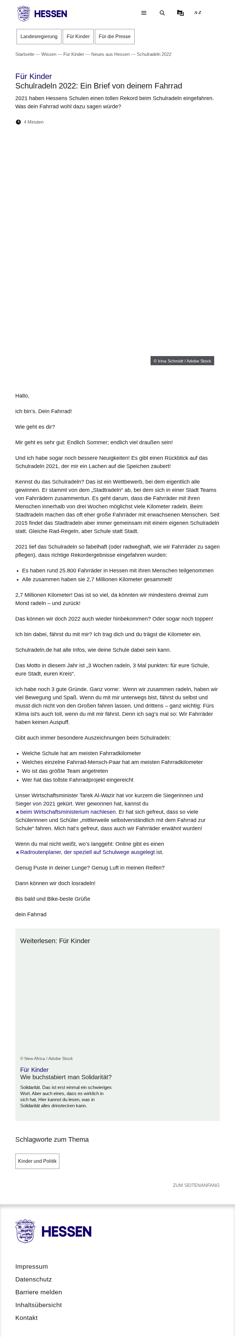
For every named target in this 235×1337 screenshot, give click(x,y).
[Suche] (162, 12)
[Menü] (143, 12)
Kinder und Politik (37, 1161)
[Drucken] (101, 122)
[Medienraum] (180, 12)
